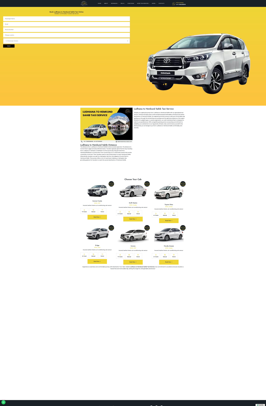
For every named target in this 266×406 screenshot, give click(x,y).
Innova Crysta (97, 201)
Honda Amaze (169, 246)
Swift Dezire (133, 203)
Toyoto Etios (169, 204)
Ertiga (97, 245)
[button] (3, 402)
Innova (133, 246)
